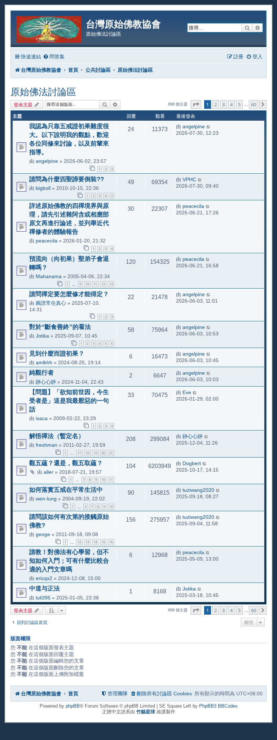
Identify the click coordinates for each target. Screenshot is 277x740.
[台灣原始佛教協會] (49, 28)
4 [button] (231, 104)
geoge (43, 534)
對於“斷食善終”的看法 (60, 326)
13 (111, 284)
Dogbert (192, 463)
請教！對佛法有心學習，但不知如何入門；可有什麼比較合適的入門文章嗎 (69, 560)
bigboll (43, 188)
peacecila (46, 241)
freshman (46, 445)
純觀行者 (41, 372)
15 (103, 542)
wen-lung (46, 498)
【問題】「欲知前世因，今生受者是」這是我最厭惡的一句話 (69, 400)
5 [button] (239, 104)
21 (111, 453)
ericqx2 (44, 578)
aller (48, 472)
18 (87, 453)
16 (111, 542)
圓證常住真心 (51, 303)
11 (95, 284)
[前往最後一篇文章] (208, 126)
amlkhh (44, 362)
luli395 (43, 598)
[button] (195, 104)
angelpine (47, 161)
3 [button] (223, 104)
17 (79, 453)
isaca (42, 418)
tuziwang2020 (198, 490)
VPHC (189, 179)
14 (95, 542)
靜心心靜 (46, 382)
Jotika (42, 336)
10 (87, 284)
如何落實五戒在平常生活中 (66, 489)
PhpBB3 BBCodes (218, 706)
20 (103, 453)
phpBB (73, 706)
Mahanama (49, 276)
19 (95, 453)
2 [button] (215, 104)
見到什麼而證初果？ (56, 353)
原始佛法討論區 (43, 91)
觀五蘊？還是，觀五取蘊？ (66, 463)
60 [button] (253, 104)
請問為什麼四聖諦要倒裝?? (66, 179)
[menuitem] (54, 56)
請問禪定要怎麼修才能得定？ (69, 294)
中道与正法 (44, 588)
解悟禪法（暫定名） (56, 436)
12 (103, 284)
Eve (187, 392)
